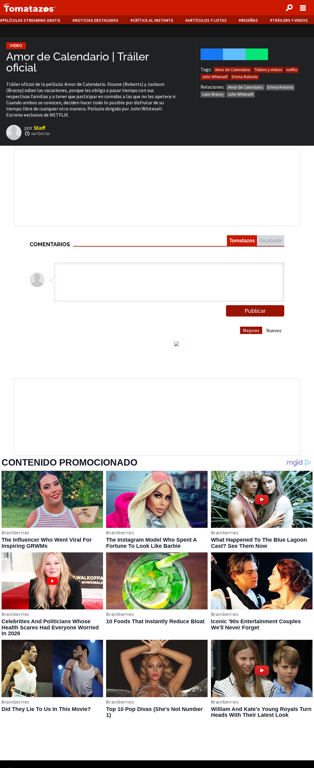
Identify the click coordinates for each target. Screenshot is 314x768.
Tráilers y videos (290, 20)
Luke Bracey (213, 94)
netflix (291, 69)
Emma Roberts (245, 76)
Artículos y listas (207, 20)
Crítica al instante (153, 20)
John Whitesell (215, 76)
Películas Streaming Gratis (31, 20)
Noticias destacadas (96, 20)
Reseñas (249, 20)
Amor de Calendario (232, 69)
